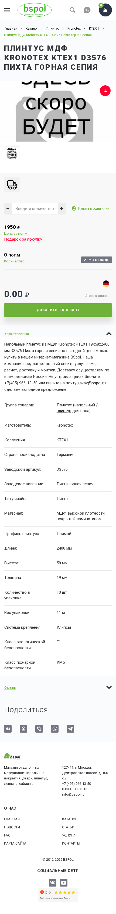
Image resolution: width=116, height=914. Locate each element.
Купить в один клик (93, 208)
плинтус (33, 344)
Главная (12, 819)
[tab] (58, 334)
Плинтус (64, 405)
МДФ (52, 344)
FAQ (7, 835)
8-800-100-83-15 (74, 789)
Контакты (71, 843)
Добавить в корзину (58, 310)
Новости (12, 827)
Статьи (68, 827)
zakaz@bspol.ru (91, 383)
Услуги (68, 835)
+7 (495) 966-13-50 (76, 784)
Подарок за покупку (23, 239)
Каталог (69, 819)
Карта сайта (15, 843)
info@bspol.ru (73, 794)
